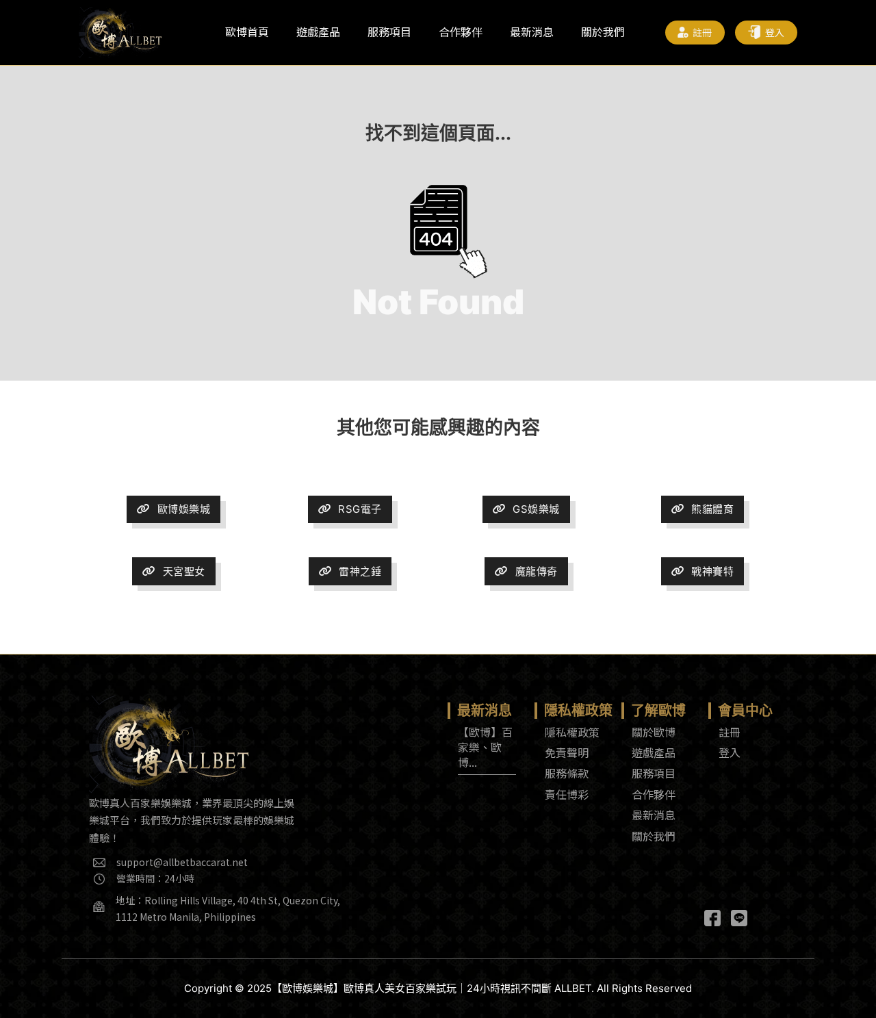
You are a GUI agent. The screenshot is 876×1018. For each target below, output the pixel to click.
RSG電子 (360, 509)
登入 (775, 32)
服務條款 (567, 772)
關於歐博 (653, 731)
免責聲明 (567, 752)
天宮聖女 (184, 571)
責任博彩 (567, 794)
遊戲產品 (318, 31)
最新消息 (532, 31)
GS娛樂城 (536, 509)
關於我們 (603, 31)
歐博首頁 (247, 31)
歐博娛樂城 (184, 509)
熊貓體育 (712, 509)
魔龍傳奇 (536, 571)
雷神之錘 (360, 571)
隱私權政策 (572, 731)
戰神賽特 (712, 571)
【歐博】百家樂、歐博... (485, 747)
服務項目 (389, 31)
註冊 (702, 32)
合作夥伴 (460, 31)
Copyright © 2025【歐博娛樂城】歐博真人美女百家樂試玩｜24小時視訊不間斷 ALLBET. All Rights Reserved (438, 988)
